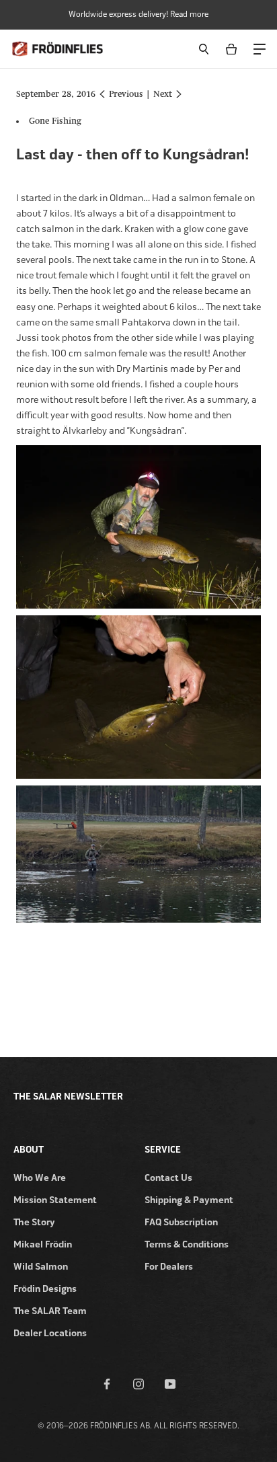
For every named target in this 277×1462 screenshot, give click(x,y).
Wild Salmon (40, 1266)
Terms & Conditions (187, 1244)
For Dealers (169, 1266)
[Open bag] (233, 48)
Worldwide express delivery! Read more (138, 14)
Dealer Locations (50, 1333)
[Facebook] (107, 1383)
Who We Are (39, 1178)
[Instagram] (138, 1383)
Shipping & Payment (189, 1200)
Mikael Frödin (42, 1244)
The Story (34, 1222)
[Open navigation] (259, 48)
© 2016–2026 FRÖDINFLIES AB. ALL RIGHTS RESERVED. (138, 1425)
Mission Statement (55, 1200)
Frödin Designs (45, 1289)
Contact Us (168, 1178)
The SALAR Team (50, 1311)
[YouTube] (170, 1383)
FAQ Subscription (181, 1222)
